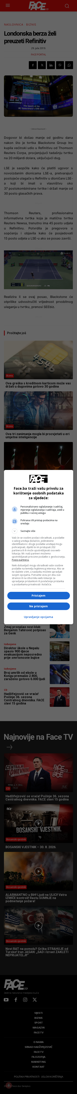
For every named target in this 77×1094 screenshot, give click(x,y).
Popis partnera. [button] (20, 560)
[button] (38, 531)
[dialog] (38, 547)
